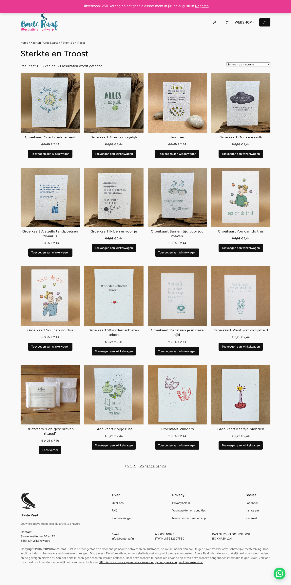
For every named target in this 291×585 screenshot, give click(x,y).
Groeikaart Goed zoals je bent (50, 137)
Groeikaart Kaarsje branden (240, 429)
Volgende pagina (153, 466)
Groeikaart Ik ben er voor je (113, 231)
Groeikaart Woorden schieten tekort (113, 332)
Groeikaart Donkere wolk (241, 137)
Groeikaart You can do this (241, 231)
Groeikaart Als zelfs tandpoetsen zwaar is (50, 233)
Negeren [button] (202, 6)
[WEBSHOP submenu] (254, 22)
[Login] (214, 22)
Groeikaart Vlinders (177, 429)
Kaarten (36, 42)
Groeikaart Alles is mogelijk (113, 137)
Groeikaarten (51, 42)
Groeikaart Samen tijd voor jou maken (177, 233)
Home (24, 42)
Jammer (177, 137)
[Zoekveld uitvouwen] (264, 22)
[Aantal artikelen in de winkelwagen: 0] (227, 22)
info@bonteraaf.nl (123, 538)
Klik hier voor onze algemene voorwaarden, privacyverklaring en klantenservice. (151, 562)
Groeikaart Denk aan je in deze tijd (177, 332)
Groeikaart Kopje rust (113, 429)
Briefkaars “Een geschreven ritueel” (50, 431)
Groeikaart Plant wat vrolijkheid (241, 330)
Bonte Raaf (29, 515)
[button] (279, 573)
